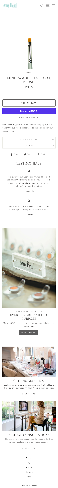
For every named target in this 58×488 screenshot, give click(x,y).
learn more (29, 394)
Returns (29, 472)
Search (29, 458)
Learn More (28, 333)
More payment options (29, 117)
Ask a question (29, 139)
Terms (29, 477)
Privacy (29, 467)
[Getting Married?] (29, 362)
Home (28, 72)
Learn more (29, 448)
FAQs (29, 463)
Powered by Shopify (29, 485)
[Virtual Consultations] (29, 416)
